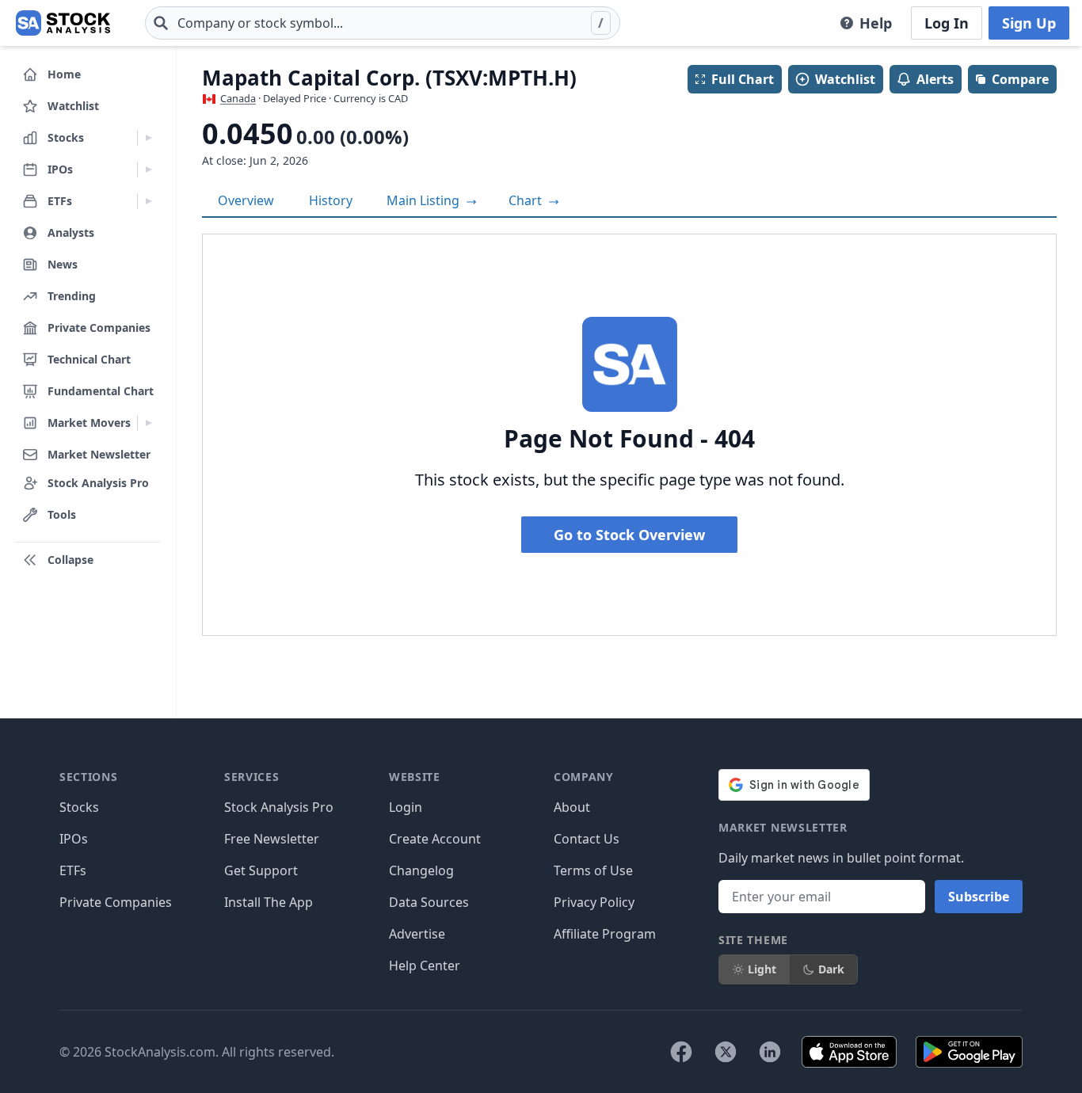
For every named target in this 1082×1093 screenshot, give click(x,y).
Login (405, 807)
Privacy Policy (594, 902)
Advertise (417, 934)
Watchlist (845, 79)
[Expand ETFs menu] (148, 201)
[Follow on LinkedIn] (770, 1051)
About (572, 807)
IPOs (73, 838)
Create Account (435, 838)
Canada (238, 98)
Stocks (79, 807)
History (330, 200)
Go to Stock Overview (629, 534)
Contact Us (586, 838)
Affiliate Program (605, 934)
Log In (946, 22)
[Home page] (63, 23)
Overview (246, 200)
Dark (831, 969)
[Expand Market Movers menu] (148, 423)
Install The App (268, 902)
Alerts (935, 79)
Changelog (421, 870)
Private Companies (115, 902)
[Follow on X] (725, 1051)
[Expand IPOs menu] (148, 169)
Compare (1020, 79)
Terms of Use (593, 870)
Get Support (261, 870)
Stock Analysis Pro (278, 807)
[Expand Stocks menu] (148, 138)
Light (762, 969)
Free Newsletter (271, 838)
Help (875, 22)
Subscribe (978, 896)
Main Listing (425, 200)
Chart (527, 200)
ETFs (72, 870)
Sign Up (1029, 22)
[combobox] (382, 23)
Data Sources (429, 902)
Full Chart (742, 79)
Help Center (424, 965)
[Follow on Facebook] (681, 1051)
